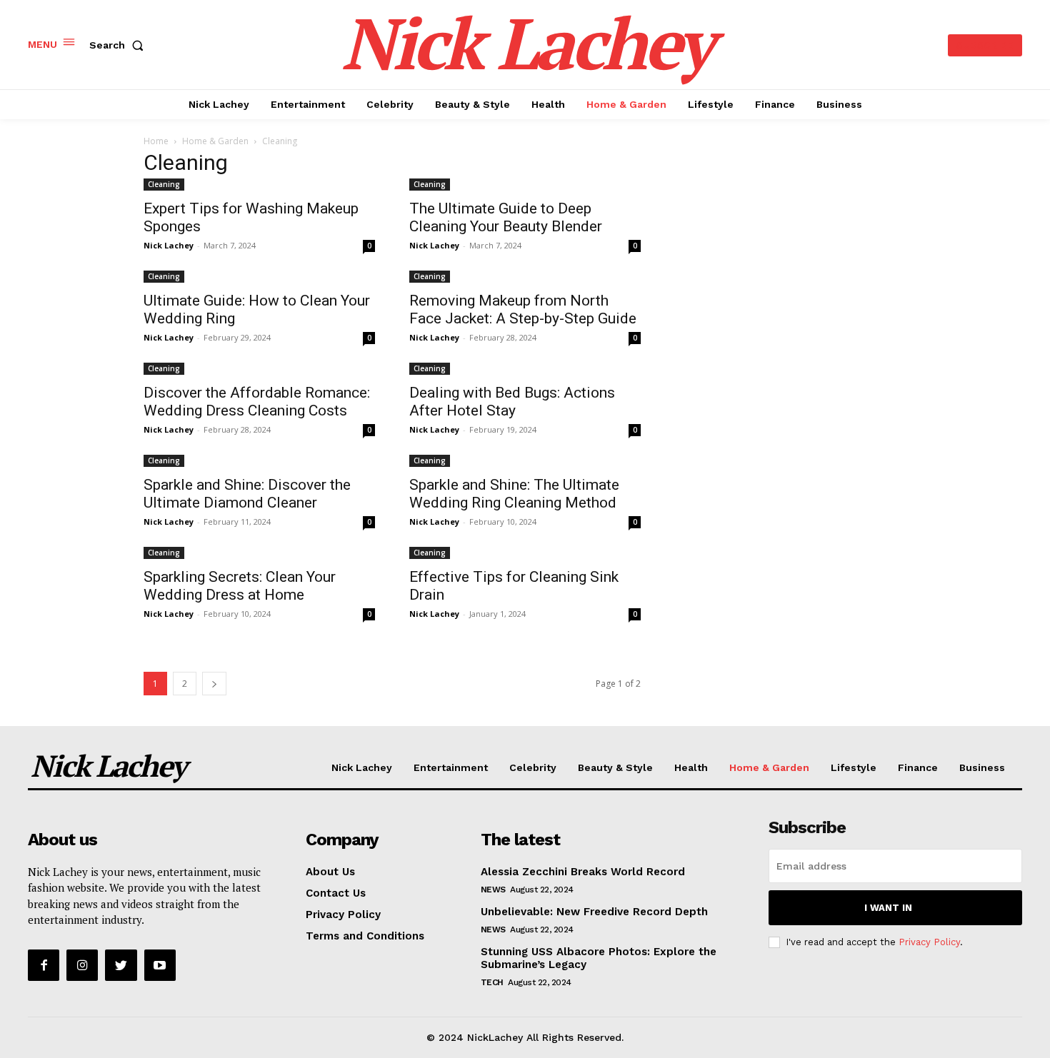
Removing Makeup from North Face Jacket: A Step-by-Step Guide (522, 309)
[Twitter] (120, 965)
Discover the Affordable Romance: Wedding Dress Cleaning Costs (257, 401)
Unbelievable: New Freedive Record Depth (594, 911)
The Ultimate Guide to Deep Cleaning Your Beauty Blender (505, 217)
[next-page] (214, 683)
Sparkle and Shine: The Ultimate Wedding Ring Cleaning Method (514, 493)
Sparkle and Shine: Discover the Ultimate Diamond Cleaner (247, 493)
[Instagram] (82, 965)
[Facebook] (43, 965)
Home (156, 141)
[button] (119, 45)
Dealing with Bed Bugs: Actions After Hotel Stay (512, 401)
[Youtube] (160, 965)
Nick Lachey (169, 245)
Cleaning (164, 184)
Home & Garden (215, 141)
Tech (492, 982)
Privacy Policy (929, 942)
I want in (888, 907)
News (493, 890)
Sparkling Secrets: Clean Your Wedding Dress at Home (240, 585)
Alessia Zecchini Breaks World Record (583, 871)
